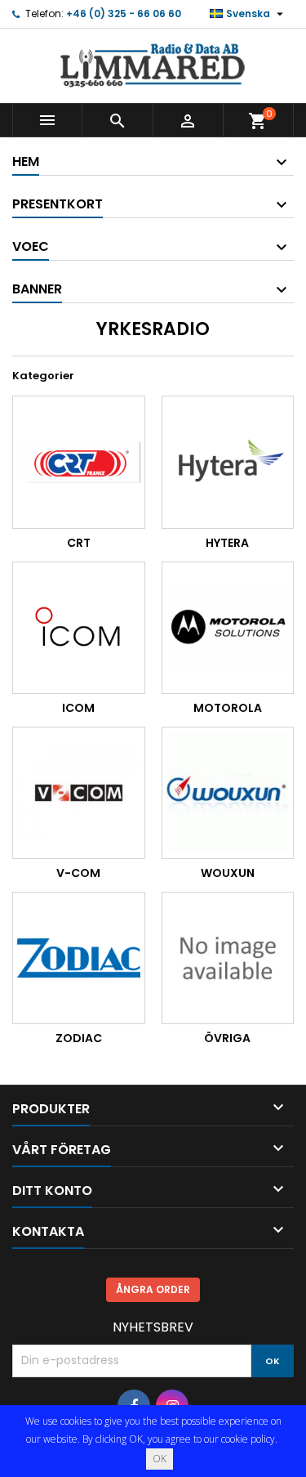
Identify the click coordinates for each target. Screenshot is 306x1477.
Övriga (227, 1038)
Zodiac (78, 1038)
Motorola (227, 708)
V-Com (78, 873)
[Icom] (78, 628)
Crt (79, 543)
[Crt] (78, 462)
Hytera (227, 543)
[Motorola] (228, 628)
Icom (78, 708)
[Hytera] (228, 462)
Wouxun (228, 873)
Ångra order (153, 1289)
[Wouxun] (228, 793)
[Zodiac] (78, 958)
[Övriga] (228, 958)
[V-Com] (78, 793)
